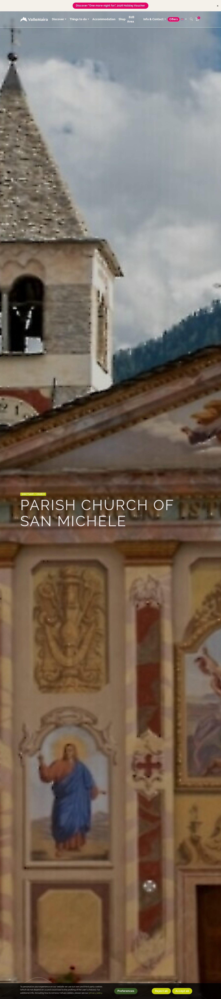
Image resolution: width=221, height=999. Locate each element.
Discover (58, 19)
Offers (173, 19)
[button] (184, 19)
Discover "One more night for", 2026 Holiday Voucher (110, 5)
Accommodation (103, 19)
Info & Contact (153, 19)
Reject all (161, 991)
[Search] (191, 19)
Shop (122, 19)
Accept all (182, 991)
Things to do (78, 19)
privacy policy (95, 993)
